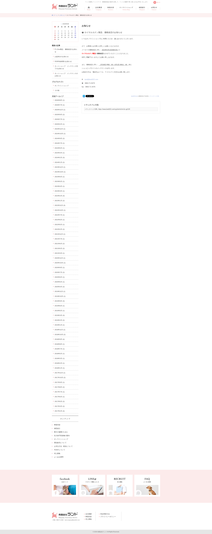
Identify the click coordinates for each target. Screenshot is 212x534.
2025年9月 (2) (60, 114)
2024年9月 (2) (60, 138)
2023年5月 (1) (60, 181)
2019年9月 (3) (60, 301)
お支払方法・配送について (63, 446)
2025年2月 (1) (60, 124)
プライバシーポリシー (108, 516)
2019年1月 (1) (60, 325)
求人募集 (57, 453)
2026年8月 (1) (60, 100)
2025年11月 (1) (60, 110)
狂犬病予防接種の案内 (62, 435)
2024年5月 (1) (60, 148)
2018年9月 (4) (60, 339)
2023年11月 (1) (60, 167)
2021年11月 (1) (60, 234)
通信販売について (60, 443)
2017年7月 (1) (60, 392)
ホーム (56, 15)
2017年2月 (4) (60, 411)
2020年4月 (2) (60, 287)
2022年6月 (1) (60, 220)
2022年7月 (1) (60, 215)
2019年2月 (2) (60, 320)
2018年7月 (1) (60, 349)
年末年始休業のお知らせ (63, 61)
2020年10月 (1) (60, 263)
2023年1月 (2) (60, 200)
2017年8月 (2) (60, 387)
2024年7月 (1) (60, 143)
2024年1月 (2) (60, 162)
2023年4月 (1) (60, 186)
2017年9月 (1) (60, 382)
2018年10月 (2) (60, 334)
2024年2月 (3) (60, 157)
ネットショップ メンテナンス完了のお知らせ (66, 67)
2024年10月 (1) (60, 133)
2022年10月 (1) (60, 210)
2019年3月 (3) (60, 315)
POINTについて (59, 450)
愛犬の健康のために (61, 432)
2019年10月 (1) (60, 296)
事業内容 (57, 425)
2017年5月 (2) (60, 401)
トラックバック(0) (154, 96)
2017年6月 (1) (60, 397)
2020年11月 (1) (60, 258)
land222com (134, 96)
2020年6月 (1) (60, 277)
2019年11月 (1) (60, 291)
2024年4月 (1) (60, 153)
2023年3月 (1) (60, 191)
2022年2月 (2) (60, 229)
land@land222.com (91, 79)
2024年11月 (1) (60, 129)
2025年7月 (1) (60, 119)
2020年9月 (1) (60, 267)
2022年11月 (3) (60, 205)
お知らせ (62, 15)
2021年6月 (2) (60, 243)
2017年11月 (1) (60, 373)
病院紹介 (57, 428)
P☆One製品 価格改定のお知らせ (66, 50)
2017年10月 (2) (60, 377)
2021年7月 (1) (60, 239)
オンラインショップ (62, 86)
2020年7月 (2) (60, 272)
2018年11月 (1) (60, 330)
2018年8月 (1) (60, 344)
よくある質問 (58, 457)
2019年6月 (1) (60, 306)
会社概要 (88, 514)
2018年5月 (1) (60, 353)
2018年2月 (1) (60, 363)
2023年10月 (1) (60, 172)
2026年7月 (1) (60, 105)
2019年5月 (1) (60, 310)
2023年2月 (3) (60, 196)
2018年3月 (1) (60, 358)
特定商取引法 (105, 514)
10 (58, 33)
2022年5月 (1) (60, 224)
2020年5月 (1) (60, 282)
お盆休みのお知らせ (62, 56)
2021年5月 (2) (60, 248)
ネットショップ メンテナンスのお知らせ (66, 75)
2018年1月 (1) (60, 368)
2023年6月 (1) (60, 177)
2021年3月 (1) (60, 253)
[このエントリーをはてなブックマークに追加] (84, 96)
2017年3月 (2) (60, 406)
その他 (57, 90)
